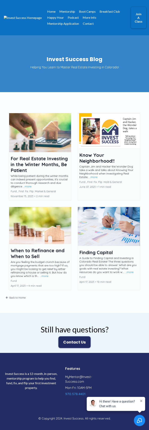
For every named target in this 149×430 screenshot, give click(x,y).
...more (27, 186)
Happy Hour (55, 17)
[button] (40, 157)
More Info (89, 17)
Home (51, 11)
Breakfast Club (110, 11)
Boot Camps (87, 11)
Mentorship (67, 11)
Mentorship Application (63, 23)
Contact (88, 23)
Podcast (73, 17)
